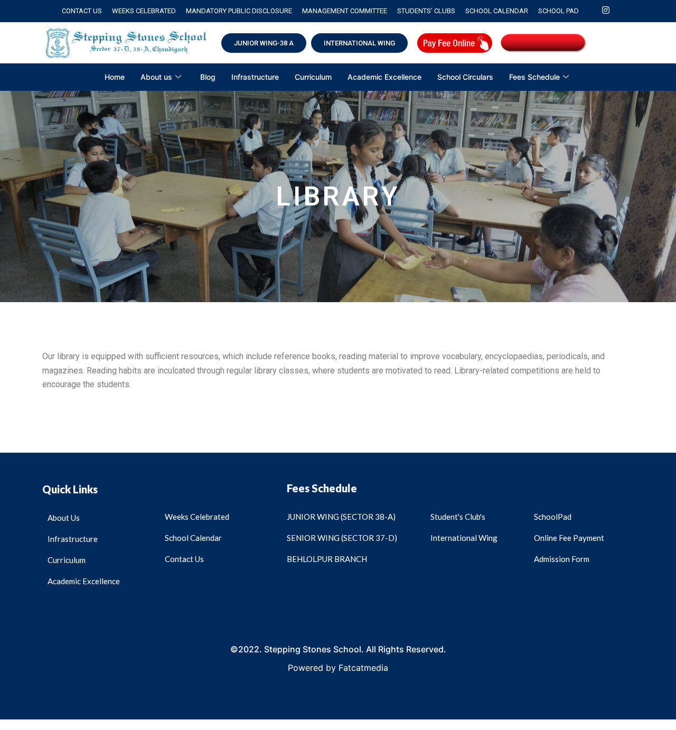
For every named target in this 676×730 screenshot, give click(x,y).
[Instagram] (605, 11)
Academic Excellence (384, 76)
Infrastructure (255, 76)
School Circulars (465, 76)
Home (115, 76)
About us (156, 76)
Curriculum (313, 76)
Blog (207, 76)
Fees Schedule (534, 76)
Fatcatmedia (363, 667)
